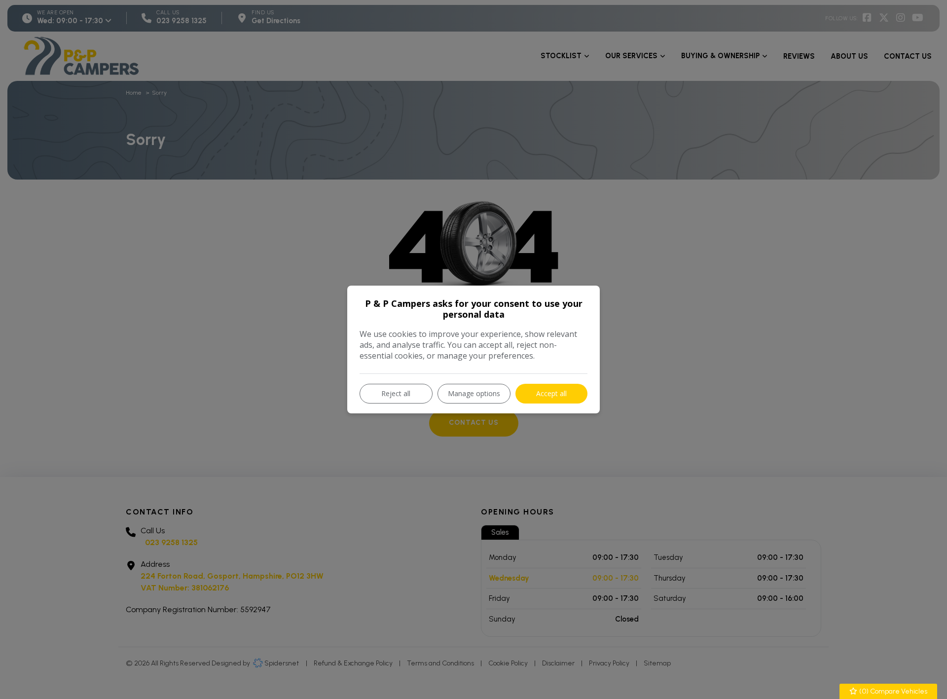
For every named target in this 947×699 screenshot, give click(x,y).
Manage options (474, 393)
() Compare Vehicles (892, 691)
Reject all (395, 393)
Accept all (551, 393)
